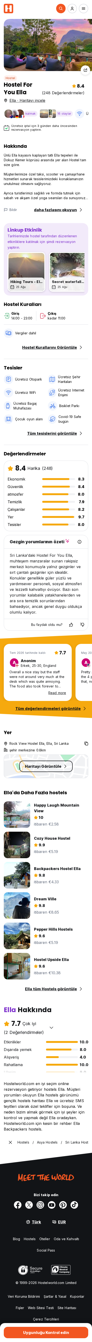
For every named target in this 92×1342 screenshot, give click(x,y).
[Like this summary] (71, 624)
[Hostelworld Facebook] (17, 1205)
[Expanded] (10, 1142)
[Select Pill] (61, 8)
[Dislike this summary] (82, 624)
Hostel (10, 78)
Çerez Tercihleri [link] (46, 1319)
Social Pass (46, 1250)
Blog (16, 1239)
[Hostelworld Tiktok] (74, 1205)
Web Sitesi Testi (41, 1308)
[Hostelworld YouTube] (51, 1205)
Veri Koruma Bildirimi (24, 1296)
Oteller (44, 1239)
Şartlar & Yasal (55, 1296)
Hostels (30, 1239)
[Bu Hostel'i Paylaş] (85, 70)
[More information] (79, 542)
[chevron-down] (51, 1027)
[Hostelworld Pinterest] (63, 1205)
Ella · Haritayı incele (27, 100)
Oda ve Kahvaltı (66, 1239)
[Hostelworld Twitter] (29, 1205)
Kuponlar (77, 1296)
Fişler (20, 1308)
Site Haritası (67, 1308)
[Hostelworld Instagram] (40, 1205)
